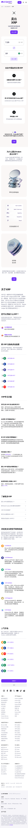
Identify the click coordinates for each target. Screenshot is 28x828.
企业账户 (3, 708)
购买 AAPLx (4, 770)
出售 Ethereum (9, 557)
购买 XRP (3, 753)
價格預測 (3, 740)
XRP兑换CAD (11, 387)
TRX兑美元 (17, 738)
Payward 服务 (4, 803)
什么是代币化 (18, 772)
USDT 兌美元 (10, 665)
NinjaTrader (13, 798)
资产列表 (17, 710)
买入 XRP (4, 485)
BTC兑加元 (10, 653)
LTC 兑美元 (10, 671)
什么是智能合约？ (19, 768)
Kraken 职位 (18, 700)
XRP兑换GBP (10, 381)
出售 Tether (8, 569)
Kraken (2, 798)
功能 (2, 696)
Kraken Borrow (4, 716)
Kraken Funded (5, 718)
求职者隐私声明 (19, 787)
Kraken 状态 (18, 712)
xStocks (9, 803)
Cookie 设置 (12, 783)
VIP (21, 798)
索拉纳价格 (3, 734)
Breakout (18, 798)
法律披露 (11, 825)
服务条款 (3, 787)
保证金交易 (3, 702)
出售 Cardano (8, 583)
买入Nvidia (17, 747)
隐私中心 (3, 783)
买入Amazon (18, 753)
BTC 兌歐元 (10, 648)
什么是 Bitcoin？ (19, 770)
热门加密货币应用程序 (20, 774)
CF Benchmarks (15, 803)
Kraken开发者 (18, 704)
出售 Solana (8, 610)
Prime (5, 808)
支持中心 (17, 714)
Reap (21, 803)
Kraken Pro (7, 798)
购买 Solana (4, 757)
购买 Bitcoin (4, 747)
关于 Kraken (18, 696)
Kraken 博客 (18, 702)
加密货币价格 (4, 722)
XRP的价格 (8, 454)
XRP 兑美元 (17, 728)
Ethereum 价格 (4, 727)
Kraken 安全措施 (19, 698)
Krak (2, 808)
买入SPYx (3, 772)
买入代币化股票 (5, 763)
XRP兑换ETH (10, 370)
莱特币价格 (3, 736)
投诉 (16, 716)
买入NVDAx (4, 766)
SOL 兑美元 (10, 659)
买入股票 (17, 745)
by (4, 793)
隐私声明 (7, 783)
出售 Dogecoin (8, 598)
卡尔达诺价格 (4, 732)
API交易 (3, 710)
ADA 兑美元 (17, 736)
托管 (14, 808)
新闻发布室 (17, 706)
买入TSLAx (3, 768)
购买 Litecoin (4, 759)
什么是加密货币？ (19, 766)
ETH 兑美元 (17, 727)
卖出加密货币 (4, 700)
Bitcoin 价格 (4, 725)
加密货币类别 (4, 738)
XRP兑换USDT (11, 375)
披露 (14, 787)
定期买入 (3, 714)
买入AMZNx (4, 774)
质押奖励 (3, 712)
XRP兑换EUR (10, 364)
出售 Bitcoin (8, 545)
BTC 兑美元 (10, 642)
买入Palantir (18, 755)
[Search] (23, 2)
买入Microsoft (18, 757)
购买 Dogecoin (4, 751)
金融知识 (17, 763)
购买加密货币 (4, 698)
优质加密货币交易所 (19, 775)
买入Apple (17, 751)
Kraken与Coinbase (19, 777)
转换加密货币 (18, 722)
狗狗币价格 (3, 728)
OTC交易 (3, 706)
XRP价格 (3, 730)
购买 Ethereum (4, 749)
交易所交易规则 (9, 787)
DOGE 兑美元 (18, 734)
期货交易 (3, 704)
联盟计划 (17, 708)
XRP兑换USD (10, 358)
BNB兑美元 (17, 730)
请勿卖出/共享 (19, 783)
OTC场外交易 (10, 808)
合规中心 (3, 785)
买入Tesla (17, 749)
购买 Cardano (4, 755)
